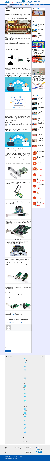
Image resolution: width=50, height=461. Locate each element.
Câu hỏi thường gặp (10, 6)
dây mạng (13, 130)
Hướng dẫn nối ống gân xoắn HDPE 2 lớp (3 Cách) (41, 108)
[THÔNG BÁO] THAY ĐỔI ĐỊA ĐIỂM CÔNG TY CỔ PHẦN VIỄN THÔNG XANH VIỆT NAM (41, 24)
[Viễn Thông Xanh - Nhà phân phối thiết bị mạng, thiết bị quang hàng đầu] (7, 1)
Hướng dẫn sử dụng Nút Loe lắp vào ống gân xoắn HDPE (41, 123)
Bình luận (6, 339)
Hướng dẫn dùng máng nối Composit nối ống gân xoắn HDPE (40, 134)
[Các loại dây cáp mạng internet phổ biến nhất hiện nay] (38, 58)
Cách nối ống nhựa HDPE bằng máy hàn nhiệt (40, 103)
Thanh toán (42, 4)
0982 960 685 (30, 1)
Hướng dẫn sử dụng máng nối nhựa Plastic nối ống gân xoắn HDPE (40, 113)
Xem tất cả (42, 356)
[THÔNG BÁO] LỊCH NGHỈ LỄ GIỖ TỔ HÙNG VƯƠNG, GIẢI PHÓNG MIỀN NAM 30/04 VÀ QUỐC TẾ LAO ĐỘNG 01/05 (41, 35)
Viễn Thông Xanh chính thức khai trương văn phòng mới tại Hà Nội (38, 17)
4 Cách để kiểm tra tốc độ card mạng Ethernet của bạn (15, 322)
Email (6, 347)
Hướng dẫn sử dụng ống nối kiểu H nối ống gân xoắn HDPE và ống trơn (41, 128)
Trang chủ (6, 6)
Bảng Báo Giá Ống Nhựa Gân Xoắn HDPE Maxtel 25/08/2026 (41, 98)
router (13, 314)
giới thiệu (18, 4)
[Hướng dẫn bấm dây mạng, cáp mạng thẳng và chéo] (38, 44)
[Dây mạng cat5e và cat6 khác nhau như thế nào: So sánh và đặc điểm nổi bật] (38, 71)
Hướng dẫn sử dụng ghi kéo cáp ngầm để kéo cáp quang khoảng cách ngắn (41, 139)
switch (15, 314)
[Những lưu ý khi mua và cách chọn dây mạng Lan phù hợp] (38, 85)
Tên (6, 344)
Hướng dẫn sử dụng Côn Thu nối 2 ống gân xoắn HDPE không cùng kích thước (41, 118)
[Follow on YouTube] (38, 447)
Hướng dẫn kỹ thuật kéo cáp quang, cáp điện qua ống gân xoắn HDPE (41, 145)
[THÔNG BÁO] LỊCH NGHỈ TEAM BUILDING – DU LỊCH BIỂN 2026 (41, 29)
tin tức (24, 4)
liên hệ (29, 4)
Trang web (20, 347)
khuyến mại (35, 4)
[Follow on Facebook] (36, 447)
